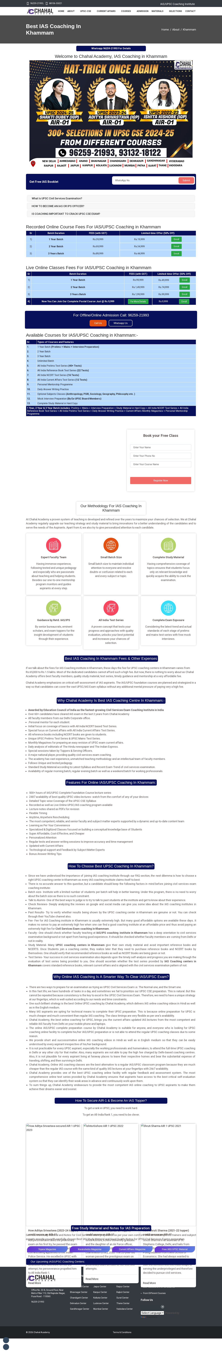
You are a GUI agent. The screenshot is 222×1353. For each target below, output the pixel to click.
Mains (67, 346)
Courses (126, 11)
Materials (157, 11)
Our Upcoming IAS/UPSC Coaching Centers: (58, 1261)
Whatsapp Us (121, 323)
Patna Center (122, 1281)
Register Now (160, 480)
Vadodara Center (124, 1309)
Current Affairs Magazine (132, 1249)
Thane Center (123, 1303)
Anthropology (74, 394)
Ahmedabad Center (79, 1286)
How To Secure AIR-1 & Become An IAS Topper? (111, 1100)
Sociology (95, 394)
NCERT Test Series (57, 375)
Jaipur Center (99, 1286)
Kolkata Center (100, 1298)
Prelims (56, 346)
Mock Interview (45, 398)
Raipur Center (123, 1286)
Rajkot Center (122, 1292)
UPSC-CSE (85, 11)
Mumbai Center (100, 1309)
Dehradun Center (78, 1303)
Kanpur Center (100, 1292)
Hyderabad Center (102, 1281)
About (71, 11)
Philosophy (122, 394)
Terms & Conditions (122, 1332)
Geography (108, 394)
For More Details (138, 301)
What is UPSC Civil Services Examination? (57, 198)
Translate (152, 1317)
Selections (175, 11)
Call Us (98, 323)
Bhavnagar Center (78, 1292)
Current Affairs (106, 11)
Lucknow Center (101, 1303)
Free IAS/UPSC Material (175, 1249)
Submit (186, 180)
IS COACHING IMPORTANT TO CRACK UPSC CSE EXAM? (66, 213)
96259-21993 (36, 3)
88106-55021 (55, 3)
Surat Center (122, 1298)
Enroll (176, 239)
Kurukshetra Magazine (89, 1249)
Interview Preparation (85, 346)
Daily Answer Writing (48, 389)
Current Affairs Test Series (61, 379)
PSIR (86, 394)
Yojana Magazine (47, 1249)
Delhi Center (76, 1281)
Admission (142, 11)
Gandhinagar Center (79, 1309)
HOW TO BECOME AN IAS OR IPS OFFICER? (58, 206)
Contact (190, 11)
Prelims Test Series (57, 365)
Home (61, 11)
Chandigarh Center (79, 1298)
